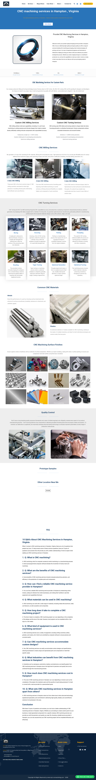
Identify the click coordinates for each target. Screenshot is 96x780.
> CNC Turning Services (43, 750)
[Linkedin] (80, 4)
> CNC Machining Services (44, 746)
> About (59, 746)
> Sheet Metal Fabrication (43, 762)
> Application (60, 754)
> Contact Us (60, 765)
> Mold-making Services (43, 765)
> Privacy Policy (61, 758)
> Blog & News (61, 750)
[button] (74, 4)
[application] (33, 4)
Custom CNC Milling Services (27, 123)
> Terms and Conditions (63, 762)
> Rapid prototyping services (44, 758)
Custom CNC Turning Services (69, 123)
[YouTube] (85, 749)
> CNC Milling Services (43, 754)
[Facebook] (77, 4)
